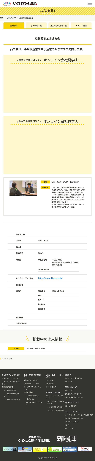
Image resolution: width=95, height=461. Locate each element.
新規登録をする (91, 29)
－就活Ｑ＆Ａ (30, 399)
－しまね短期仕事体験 (54, 407)
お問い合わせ (69, 428)
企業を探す (49, 383)
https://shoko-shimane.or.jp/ (50, 278)
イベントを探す (51, 387)
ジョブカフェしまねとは (10, 378)
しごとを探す (50, 380)
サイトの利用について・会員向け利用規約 (79, 415)
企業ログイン (69, 390)
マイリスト (68, 381)
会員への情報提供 (71, 406)
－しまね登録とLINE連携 (12, 399)
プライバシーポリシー (72, 421)
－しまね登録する (10, 390)
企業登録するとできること (74, 394)
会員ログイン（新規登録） (74, 378)
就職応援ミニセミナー (31, 383)
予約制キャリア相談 (30, 380)
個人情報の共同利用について (74, 418)
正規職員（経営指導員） (36, 348)
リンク (67, 425)
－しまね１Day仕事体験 (55, 410)
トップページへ (7, 359)
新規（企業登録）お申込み (74, 397)
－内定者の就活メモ (32, 396)
